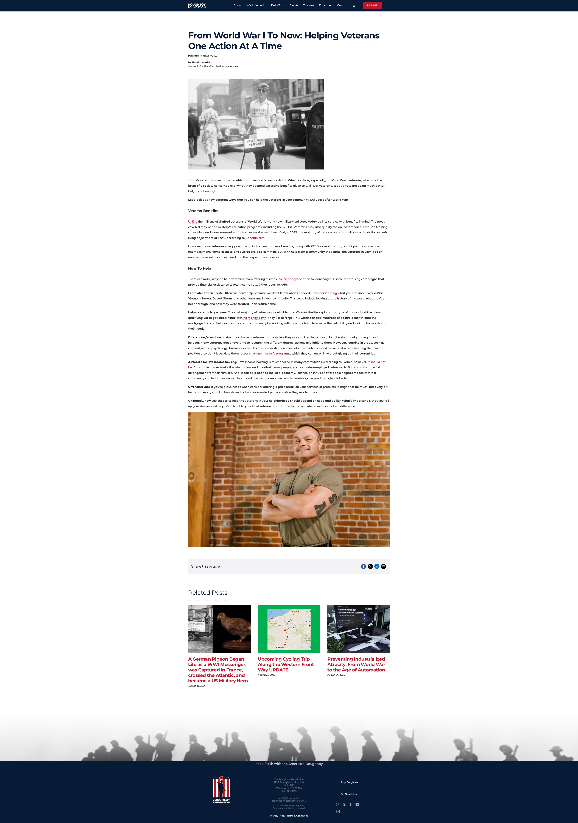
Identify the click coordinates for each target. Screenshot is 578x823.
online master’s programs (271, 353)
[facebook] (351, 804)
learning (331, 293)
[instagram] (337, 804)
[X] (370, 566)
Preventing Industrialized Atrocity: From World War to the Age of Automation (356, 664)
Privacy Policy (277, 816)
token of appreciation (294, 279)
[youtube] (357, 804)
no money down (254, 318)
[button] (351, 6)
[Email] (383, 566)
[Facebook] (363, 566)
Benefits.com (255, 238)
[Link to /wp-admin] (338, 811)
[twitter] (344, 804)
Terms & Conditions (297, 816)
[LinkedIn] (377, 566)
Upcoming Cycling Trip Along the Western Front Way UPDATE (286, 664)
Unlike (192, 221)
